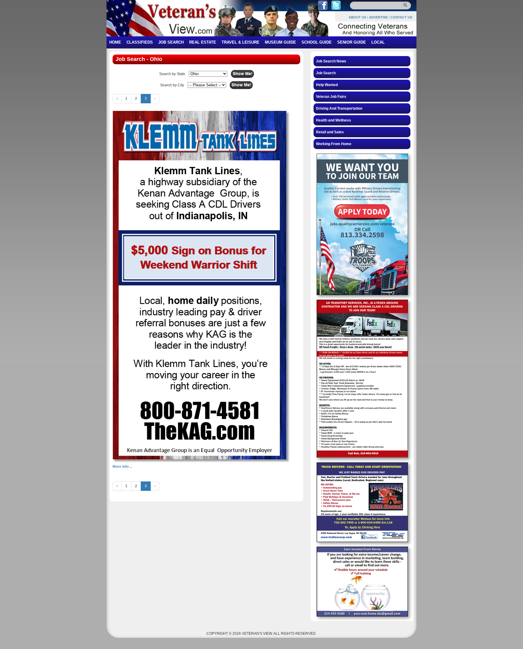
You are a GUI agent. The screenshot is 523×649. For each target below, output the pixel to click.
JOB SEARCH (171, 42)
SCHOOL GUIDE (316, 42)
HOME (115, 42)
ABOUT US (357, 17)
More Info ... (122, 466)
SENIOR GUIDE (351, 42)
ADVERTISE (378, 17)
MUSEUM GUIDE (280, 42)
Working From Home (333, 144)
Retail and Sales (330, 132)
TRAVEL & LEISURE (240, 42)
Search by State (172, 74)
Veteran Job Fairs (331, 97)
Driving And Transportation (339, 108)
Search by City (172, 85)
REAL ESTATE (202, 42)
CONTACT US (401, 17)
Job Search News (331, 61)
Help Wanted (327, 85)
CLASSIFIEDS (140, 42)
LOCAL (378, 42)
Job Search (326, 73)
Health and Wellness (333, 120)
